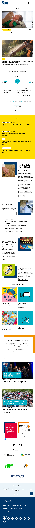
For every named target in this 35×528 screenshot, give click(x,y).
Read (3, 36)
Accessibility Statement (8, 511)
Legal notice (5, 508)
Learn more (21, 330)
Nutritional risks (9, 103)
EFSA (26, 221)
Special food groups (20, 103)
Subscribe (16, 494)
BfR (24, 64)
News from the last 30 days (16, 71)
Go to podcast (5, 306)
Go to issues (5, 329)
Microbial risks (17, 101)
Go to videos (21, 307)
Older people (16, 351)
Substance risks (27, 101)
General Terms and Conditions (14, 505)
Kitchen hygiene (7, 101)
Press (4, 505)
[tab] (17, 82)
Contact (24, 505)
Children (10, 349)
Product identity (17, 106)
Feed (28, 103)
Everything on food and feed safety (10, 99)
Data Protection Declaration (16, 508)
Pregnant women (20, 349)
